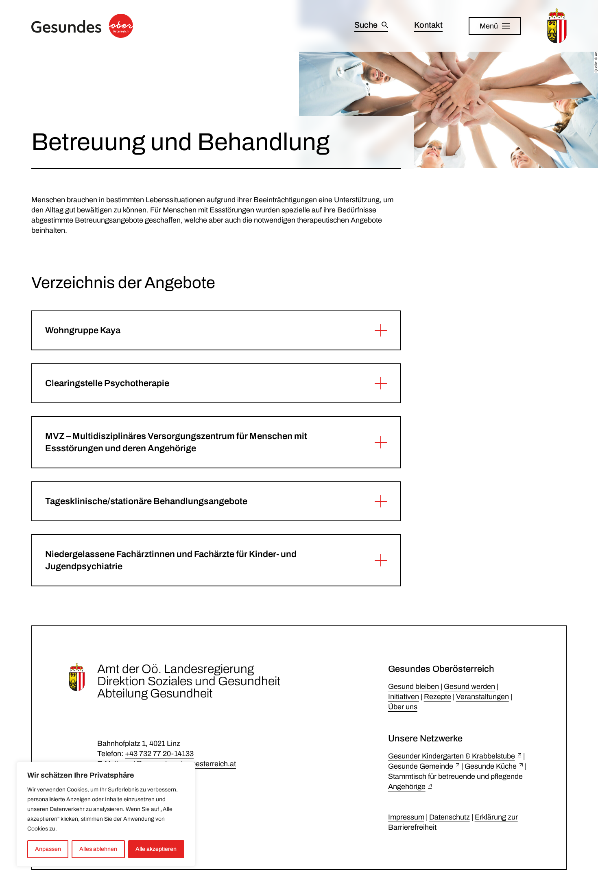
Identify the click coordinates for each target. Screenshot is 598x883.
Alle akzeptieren (156, 849)
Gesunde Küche (491, 766)
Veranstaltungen (482, 697)
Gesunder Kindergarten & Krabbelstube (451, 756)
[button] (216, 330)
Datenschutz (449, 817)
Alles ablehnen (98, 849)
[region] (105, 814)
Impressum (406, 817)
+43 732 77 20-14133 (159, 754)
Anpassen (48, 849)
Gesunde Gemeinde (420, 766)
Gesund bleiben (413, 686)
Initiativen (403, 697)
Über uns (402, 707)
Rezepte (437, 697)
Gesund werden (469, 686)
